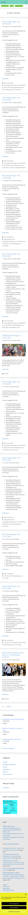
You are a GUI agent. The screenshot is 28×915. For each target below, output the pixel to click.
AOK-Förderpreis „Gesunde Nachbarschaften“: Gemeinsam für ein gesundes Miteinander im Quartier (13, 862)
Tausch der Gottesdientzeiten (17, 167)
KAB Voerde (6, 832)
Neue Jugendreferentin (17, 87)
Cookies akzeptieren (14, 903)
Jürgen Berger (19, 6)
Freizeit (6, 374)
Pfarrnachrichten (8, 83)
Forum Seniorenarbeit (11, 844)
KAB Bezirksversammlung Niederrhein (13, 719)
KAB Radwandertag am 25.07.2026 (11, 336)
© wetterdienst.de (7, 813)
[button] (25, 894)
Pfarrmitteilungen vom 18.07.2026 (11, 459)
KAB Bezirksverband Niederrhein (12, 830)
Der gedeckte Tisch (9, 239)
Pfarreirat (6, 576)
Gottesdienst (6, 769)
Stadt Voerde (6, 839)
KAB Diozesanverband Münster (11, 828)
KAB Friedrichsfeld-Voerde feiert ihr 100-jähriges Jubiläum (13, 654)
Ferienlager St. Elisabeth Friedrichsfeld (13, 837)
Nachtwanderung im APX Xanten (12, 739)
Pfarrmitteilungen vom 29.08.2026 (11, 22)
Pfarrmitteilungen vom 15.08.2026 (11, 176)
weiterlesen (5, 78)
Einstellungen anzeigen (14, 911)
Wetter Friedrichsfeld (7, 801)
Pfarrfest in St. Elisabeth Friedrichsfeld (14, 642)
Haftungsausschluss (8, 890)
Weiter (10, 706)
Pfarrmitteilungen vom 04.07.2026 (11, 587)
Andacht (5, 762)
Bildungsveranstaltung (9, 764)
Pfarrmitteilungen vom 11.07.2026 (11, 535)
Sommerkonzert (13, 450)
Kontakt (5, 885)
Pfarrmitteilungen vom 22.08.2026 (11, 98)
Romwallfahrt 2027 (14, 327)
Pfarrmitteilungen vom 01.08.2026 (11, 382)
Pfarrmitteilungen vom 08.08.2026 (11, 255)
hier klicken (6, 787)
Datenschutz (6, 888)
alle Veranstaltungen (8, 748)
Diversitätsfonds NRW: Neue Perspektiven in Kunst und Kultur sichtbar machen (12, 856)
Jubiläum (6, 699)
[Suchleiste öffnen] (26, 2)
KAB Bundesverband (8, 826)
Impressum (6, 886)
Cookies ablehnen (14, 907)
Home (11, 6)
